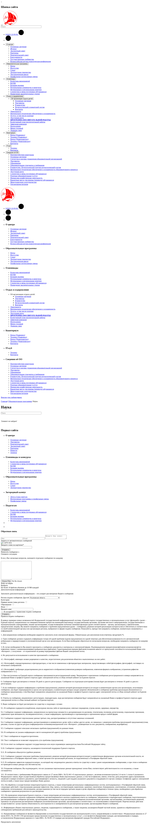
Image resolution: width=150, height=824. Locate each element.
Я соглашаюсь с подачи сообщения (22, 612)
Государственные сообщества (22, 59)
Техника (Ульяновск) (18, 137)
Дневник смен (16, 130)
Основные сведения (18, 47)
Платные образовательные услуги (24, 176)
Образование (15, 163)
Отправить (5, 550)
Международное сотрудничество (23, 182)
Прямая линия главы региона (12, 602)
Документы (19, 103)
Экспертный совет (17, 51)
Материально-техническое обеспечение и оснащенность (32, 114)
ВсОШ (13, 83)
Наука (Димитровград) (19, 139)
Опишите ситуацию (9, 554)
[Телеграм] (8, 220)
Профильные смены (18, 501)
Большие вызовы (17, 85)
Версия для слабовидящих (11, 397)
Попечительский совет (19, 55)
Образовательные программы (17, 64)
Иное (3, 607)
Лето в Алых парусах (18, 497)
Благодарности (16, 57)
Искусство (14, 68)
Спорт (12, 70)
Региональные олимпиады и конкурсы (25, 88)
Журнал (13, 49)
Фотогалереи (15, 126)
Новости (13, 450)
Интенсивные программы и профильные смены (29, 499)
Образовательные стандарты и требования (27, 165)
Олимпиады (11, 79)
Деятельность (15, 111)
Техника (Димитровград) (20, 141)
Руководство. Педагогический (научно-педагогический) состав (35, 167)
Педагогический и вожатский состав (30, 107)
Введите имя (6, 609)
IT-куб (9, 146)
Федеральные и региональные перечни (26, 90)
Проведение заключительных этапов (25, 94)
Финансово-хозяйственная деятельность (26, 178)
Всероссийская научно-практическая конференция (30, 61)
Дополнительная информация (13, 590)
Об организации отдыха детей (22, 99)
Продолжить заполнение (11, 822)
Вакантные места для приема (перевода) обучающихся (32, 180)
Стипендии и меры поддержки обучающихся (28, 92)
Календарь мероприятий (20, 81)
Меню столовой (16, 128)
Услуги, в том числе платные (22, 116)
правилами (21, 612)
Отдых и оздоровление (15, 96)
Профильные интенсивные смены (24, 77)
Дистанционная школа (19, 74)
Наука (12, 66)
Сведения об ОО (12, 152)
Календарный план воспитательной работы (27, 122)
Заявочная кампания (18, 124)
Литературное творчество (20, 72)
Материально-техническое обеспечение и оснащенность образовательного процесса (44, 170)
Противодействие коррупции (22, 155)
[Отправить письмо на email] (8, 40)
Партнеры (14, 53)
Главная (4, 401)
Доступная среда (17, 118)
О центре (10, 44)
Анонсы (13, 453)
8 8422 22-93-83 (12, 34)
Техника (13, 148)
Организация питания (19, 184)
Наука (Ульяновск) (17, 135)
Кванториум (11, 133)
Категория (5, 600)
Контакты (19, 109)
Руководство (20, 105)
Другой (26, 598)
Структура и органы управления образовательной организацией (36, 159)
